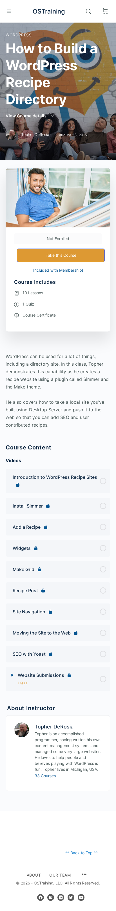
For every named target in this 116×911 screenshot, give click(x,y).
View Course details (27, 115)
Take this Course (61, 255)
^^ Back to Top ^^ (81, 852)
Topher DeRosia (54, 727)
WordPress (19, 34)
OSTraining (49, 11)
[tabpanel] (58, 391)
